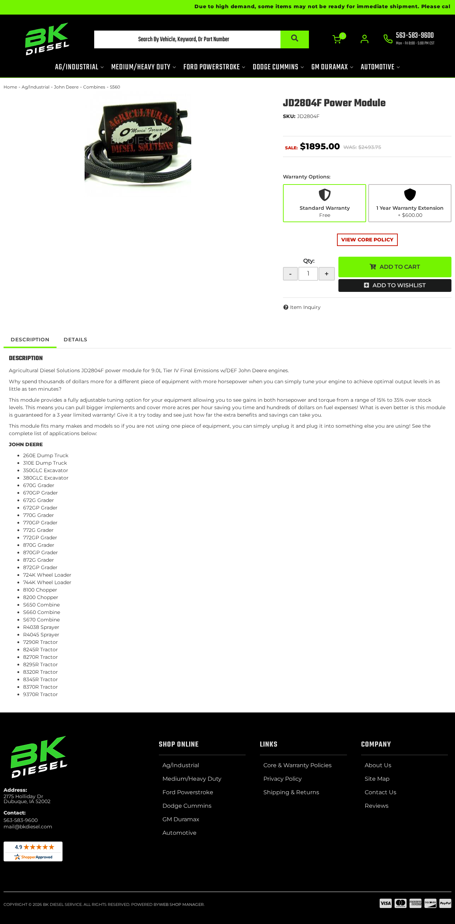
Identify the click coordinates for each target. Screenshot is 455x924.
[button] (201, 39)
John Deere (66, 87)
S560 (115, 87)
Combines (94, 87)
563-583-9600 (21, 820)
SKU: (289, 116)
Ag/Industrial (35, 87)
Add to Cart (400, 266)
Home (10, 87)
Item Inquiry (305, 307)
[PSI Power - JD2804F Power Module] (138, 144)
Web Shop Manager (181, 904)
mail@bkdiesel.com (28, 826)
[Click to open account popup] (364, 39)
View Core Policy (367, 239)
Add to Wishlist (399, 285)
